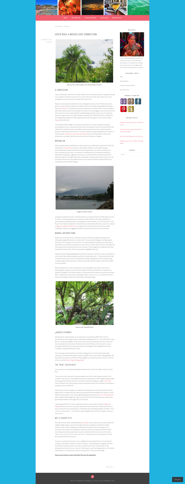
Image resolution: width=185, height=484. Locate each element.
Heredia (57, 406)
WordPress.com (109, 480)
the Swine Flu (63, 108)
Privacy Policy (117, 18)
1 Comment (48, 42)
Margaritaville (80, 360)
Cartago (105, 404)
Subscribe (177, 479)
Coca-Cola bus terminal (106, 395)
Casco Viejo (107, 381)
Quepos (57, 120)
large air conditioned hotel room (66, 226)
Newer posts (109, 467)
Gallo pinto (84, 423)
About (65, 18)
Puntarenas (68, 148)
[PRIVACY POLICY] (92, 476)
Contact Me (104, 18)
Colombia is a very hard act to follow (75, 134)
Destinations (76, 18)
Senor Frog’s (70, 360)
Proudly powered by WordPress (81, 480)
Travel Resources (90, 18)
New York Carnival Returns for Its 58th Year (131, 136)
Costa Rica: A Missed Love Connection (76, 34)
